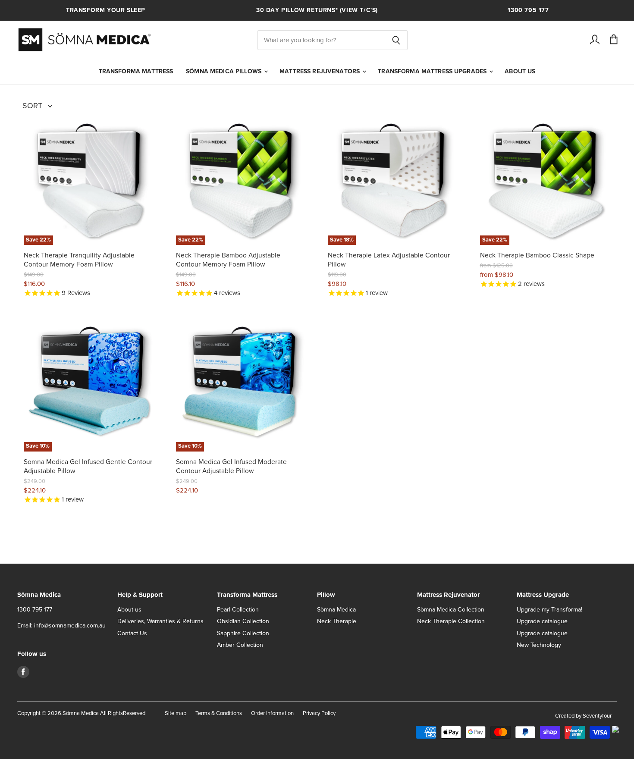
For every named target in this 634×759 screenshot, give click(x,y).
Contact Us (132, 633)
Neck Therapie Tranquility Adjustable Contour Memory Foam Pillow (79, 259)
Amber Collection (240, 645)
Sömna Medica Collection (450, 609)
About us (520, 72)
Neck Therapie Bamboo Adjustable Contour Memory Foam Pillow (228, 259)
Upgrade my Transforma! (549, 609)
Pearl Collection (238, 609)
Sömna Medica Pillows (224, 72)
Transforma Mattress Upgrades (433, 72)
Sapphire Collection (243, 633)
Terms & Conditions (218, 713)
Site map (175, 713)
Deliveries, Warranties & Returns (160, 621)
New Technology (539, 645)
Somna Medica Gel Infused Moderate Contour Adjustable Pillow (231, 466)
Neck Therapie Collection (451, 621)
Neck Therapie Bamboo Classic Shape (537, 255)
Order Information (272, 713)
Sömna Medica (336, 609)
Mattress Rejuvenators (320, 72)
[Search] (396, 40)
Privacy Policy (319, 713)
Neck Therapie (336, 621)
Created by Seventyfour (583, 715)
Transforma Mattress (136, 72)
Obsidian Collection (243, 621)
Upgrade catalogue (542, 621)
